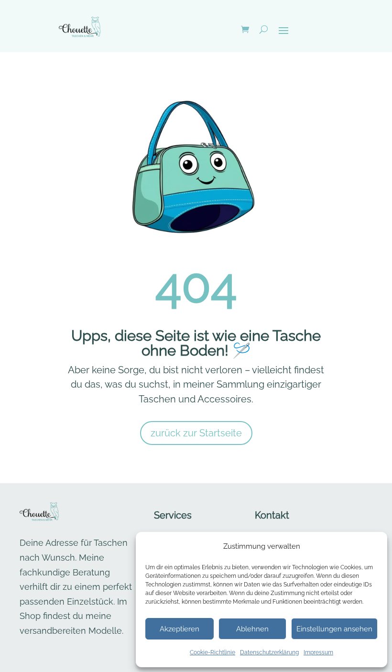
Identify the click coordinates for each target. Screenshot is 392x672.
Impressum (318, 652)
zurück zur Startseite (196, 433)
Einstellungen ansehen (334, 629)
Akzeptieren (179, 629)
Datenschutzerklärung (269, 652)
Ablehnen (252, 629)
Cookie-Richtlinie (212, 652)
